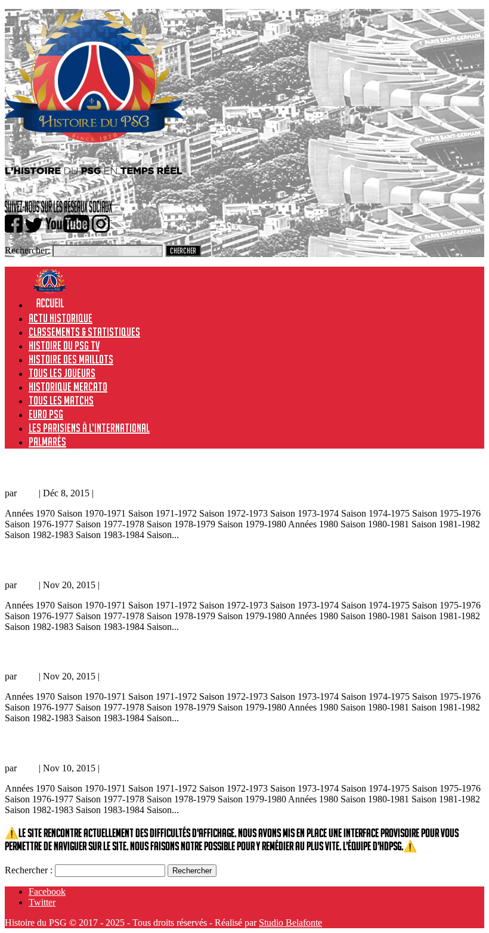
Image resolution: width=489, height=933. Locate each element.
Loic (27, 493)
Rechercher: (27, 250)
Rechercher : (28, 870)
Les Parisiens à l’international (89, 427)
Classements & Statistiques (84, 331)
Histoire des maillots (71, 359)
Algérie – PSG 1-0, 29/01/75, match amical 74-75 (107, 743)
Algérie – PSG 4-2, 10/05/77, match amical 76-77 (106, 651)
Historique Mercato (68, 386)
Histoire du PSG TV (64, 345)
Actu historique (60, 318)
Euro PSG (46, 414)
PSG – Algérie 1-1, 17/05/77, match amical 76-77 (104, 559)
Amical (109, 493)
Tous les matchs (61, 400)
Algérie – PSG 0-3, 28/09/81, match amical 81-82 (108, 468)
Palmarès (47, 441)
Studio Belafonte (290, 922)
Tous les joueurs (62, 372)
